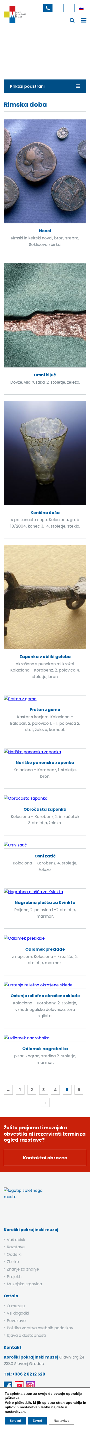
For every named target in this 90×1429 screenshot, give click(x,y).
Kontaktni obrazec (45, 1158)
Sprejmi (15, 1421)
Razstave (16, 1247)
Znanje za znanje (23, 1269)
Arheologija (54, 50)
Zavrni (37, 1421)
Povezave (16, 1321)
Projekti (14, 1277)
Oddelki (14, 1254)
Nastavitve (61, 1421)
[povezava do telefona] (47, 8)
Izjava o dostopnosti (26, 1335)
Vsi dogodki (18, 1313)
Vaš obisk (16, 1240)
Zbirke (31, 50)
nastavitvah (15, 1412)
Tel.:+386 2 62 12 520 (24, 1374)
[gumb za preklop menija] (72, 20)
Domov (10, 50)
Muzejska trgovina (24, 1284)
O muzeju (16, 1306)
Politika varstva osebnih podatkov (40, 1328)
